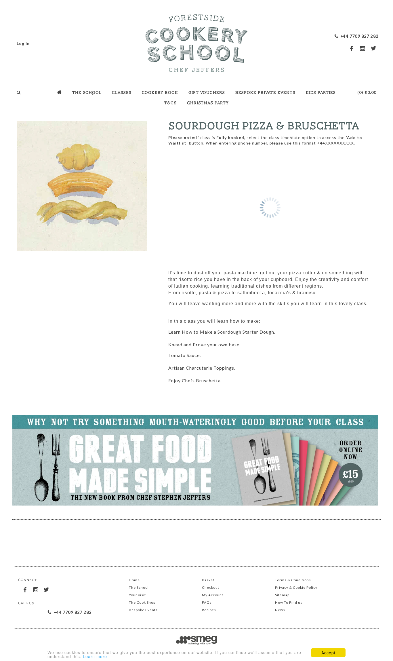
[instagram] (363, 48)
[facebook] (352, 48)
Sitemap (282, 595)
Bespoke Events (143, 610)
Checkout (210, 587)
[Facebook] (25, 588)
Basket (208, 580)
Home (134, 580)
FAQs (207, 602)
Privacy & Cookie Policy (296, 587)
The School (139, 587)
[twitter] (374, 48)
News (280, 610)
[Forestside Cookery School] (196, 41)
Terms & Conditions (293, 580)
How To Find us (288, 602)
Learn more (95, 656)
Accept (328, 653)
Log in (23, 43)
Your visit (137, 595)
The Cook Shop (142, 602)
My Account (212, 595)
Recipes (209, 610)
